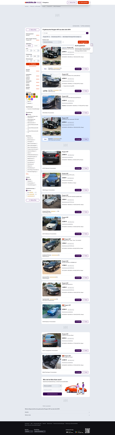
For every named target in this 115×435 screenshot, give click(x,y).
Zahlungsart (28, 43)
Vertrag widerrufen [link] (37, 423)
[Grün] (36, 97)
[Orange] (27, 97)
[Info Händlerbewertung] (35, 188)
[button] (32, 34)
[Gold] (29, 99)
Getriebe (28, 87)
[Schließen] (92, 45)
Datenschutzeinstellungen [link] (58, 423)
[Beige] (29, 94)
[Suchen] (87, 33)
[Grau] (32, 94)
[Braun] (34, 94)
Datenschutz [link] (49, 423)
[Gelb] (32, 97)
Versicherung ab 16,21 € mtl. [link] (68, 81)
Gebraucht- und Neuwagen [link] (35, 6)
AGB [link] (31, 423)
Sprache (26, 429)
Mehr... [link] (27, 173)
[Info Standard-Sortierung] (63, 42)
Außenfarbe (28, 92)
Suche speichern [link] (32, 66)
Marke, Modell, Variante (31, 38)
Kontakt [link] (44, 423)
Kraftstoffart (28, 74)
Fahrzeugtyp (28, 81)
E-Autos (27, 84)
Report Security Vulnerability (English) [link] (33, 425)
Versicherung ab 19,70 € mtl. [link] (68, 54)
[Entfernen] (49, 36)
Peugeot (43, 6)
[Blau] (29, 97)
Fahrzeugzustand (29, 33)
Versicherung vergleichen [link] (67, 103)
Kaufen (29, 45)
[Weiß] (36, 94)
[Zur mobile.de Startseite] (36, 2)
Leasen (35, 45)
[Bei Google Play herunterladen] (79, 432)
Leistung (28, 77)
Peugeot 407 (49, 6)
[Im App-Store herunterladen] (70, 432)
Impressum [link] (27, 423)
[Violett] (32, 99)
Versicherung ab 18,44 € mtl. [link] (68, 245)
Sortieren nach (45, 39)
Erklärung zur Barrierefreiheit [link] (71, 423)
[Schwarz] (27, 94)
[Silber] (27, 99)
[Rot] (34, 97)
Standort (28, 69)
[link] (76, 26)
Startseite (26, 6)
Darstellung (36, 429)
